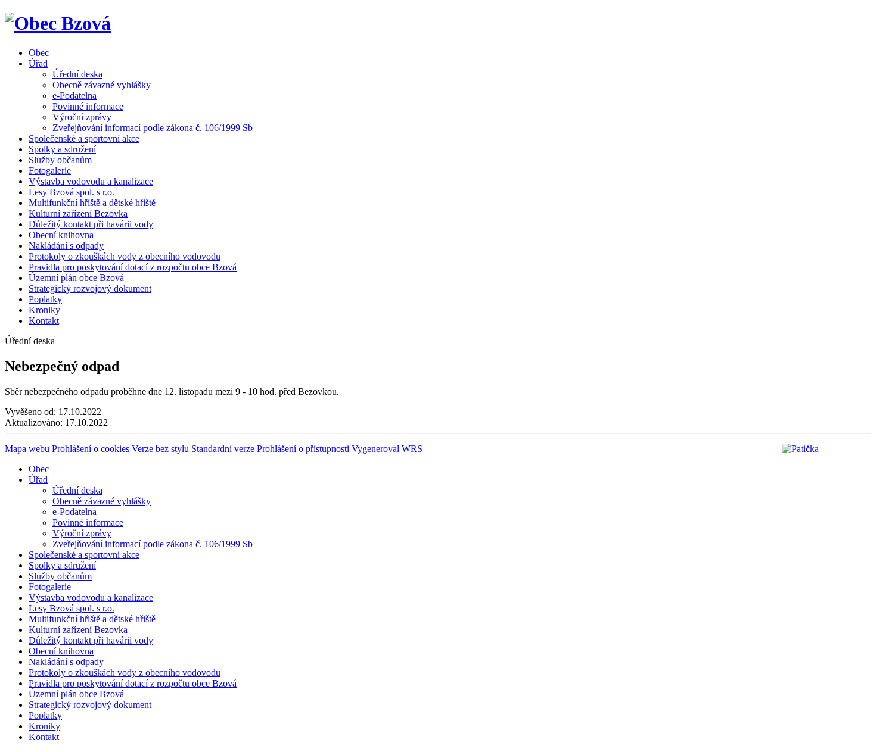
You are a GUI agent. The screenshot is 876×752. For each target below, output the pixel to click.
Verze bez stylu (160, 449)
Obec (39, 53)
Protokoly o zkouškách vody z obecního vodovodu (124, 256)
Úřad (38, 63)
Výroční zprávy (81, 117)
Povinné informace (87, 106)
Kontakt (44, 321)
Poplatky (45, 299)
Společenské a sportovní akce (84, 138)
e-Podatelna (74, 96)
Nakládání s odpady (66, 246)
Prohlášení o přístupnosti (303, 449)
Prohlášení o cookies (92, 449)
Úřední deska (77, 74)
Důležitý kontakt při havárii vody (91, 224)
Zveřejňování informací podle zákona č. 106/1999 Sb (152, 128)
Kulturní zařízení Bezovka (78, 213)
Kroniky (44, 310)
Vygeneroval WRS (387, 449)
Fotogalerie (50, 171)
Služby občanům (60, 160)
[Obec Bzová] (58, 23)
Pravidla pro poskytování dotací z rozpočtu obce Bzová (133, 267)
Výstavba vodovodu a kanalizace (91, 181)
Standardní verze (222, 449)
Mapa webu (27, 449)
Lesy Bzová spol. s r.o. (71, 192)
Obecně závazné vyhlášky (101, 85)
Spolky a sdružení (62, 149)
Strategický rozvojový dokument (90, 288)
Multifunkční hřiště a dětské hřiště (92, 203)
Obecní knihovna (61, 235)
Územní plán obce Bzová (76, 278)
